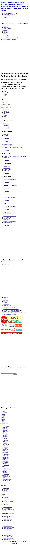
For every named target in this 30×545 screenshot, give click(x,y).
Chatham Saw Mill (7, 146)
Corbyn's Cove (6, 218)
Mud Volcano (6, 219)
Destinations (6, 27)
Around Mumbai (7, 520)
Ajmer (5, 435)
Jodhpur (6, 441)
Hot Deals (5, 32)
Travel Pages (6, 35)
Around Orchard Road (8, 539)
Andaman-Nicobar (5, 39)
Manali (3, 419)
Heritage (5, 490)
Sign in (5, 17)
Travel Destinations (7, 507)
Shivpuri (6, 432)
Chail (3, 416)
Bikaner (6, 436)
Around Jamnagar (7, 519)
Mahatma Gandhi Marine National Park (12, 147)
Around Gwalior (7, 516)
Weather (14, 39)
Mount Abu (7, 444)
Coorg (5, 470)
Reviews (5, 33)
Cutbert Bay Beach (7, 144)
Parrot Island (6, 134)
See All (7, 128)
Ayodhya (6, 449)
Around (5, 117)
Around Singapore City (8, 527)
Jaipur (5, 438)
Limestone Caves (7, 169)
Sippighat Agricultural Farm (9, 179)
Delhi (3, 415)
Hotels (4, 116)
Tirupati (6, 466)
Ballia (3, 411)
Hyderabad (6, 465)
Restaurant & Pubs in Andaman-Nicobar (12, 310)
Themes (5, 30)
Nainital (6, 459)
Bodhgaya (4, 412)
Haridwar (6, 458)
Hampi (5, 471)
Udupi (5, 472)
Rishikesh (6, 462)
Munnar (6, 477)
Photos (5, 115)
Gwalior (6, 428)
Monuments (6, 492)
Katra (3, 421)
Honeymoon (6, 488)
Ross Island (6, 135)
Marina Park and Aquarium (9, 221)
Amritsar (6, 434)
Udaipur (6, 447)
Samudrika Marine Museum (9, 216)
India (7, 38)
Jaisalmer (6, 440)
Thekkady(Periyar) (8, 479)
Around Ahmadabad (8, 535)
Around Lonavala (7, 526)
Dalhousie (4, 417)
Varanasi (6, 452)
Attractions (6, 111)
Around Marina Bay (8, 538)
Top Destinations (7, 508)
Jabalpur (6, 431)
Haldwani (6, 457)
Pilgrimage (5, 497)
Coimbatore (7, 480)
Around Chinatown (7, 528)
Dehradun (6, 456)
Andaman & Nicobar (16, 38)
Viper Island (6, 125)
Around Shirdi (6, 517)
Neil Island (6, 123)
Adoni (5, 463)
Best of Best (6, 31)
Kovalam (6, 475)
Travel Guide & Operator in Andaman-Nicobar (14, 313)
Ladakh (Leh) (5, 423)
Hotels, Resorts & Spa (8, 509)
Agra (5, 448)
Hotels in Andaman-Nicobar (9, 314)
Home (4, 26)
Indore (5, 430)
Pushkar (6, 445)
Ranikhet (6, 461)
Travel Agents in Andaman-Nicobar (11, 311)
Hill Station (6, 489)
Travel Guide (6, 110)
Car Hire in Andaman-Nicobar (10, 307)
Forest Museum (7, 217)
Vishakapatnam (7, 468)
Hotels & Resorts (7, 28)
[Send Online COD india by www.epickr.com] (11, 333)
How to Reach (6, 112)
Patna (3, 414)
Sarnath (6, 450)
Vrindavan (6, 454)
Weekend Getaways (8, 501)
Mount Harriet (6, 168)
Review (5, 511)
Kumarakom (7, 476)
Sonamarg (6, 426)
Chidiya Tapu (6, 166)
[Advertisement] (15, 55)
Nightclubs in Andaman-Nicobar (10, 309)
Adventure (5, 498)
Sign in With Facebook (8, 14)
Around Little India (7, 536)
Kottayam (6, 474)
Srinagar (6, 427)
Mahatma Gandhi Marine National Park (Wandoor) (15, 156)
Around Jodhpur (7, 529)
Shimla (3, 420)
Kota (5, 443)
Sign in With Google (8, 15)
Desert (4, 500)
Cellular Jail (6, 157)
